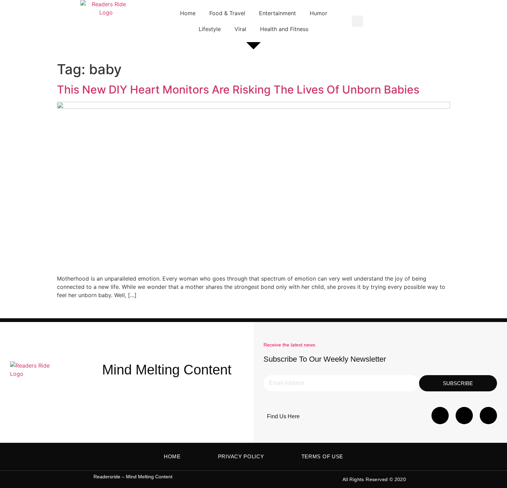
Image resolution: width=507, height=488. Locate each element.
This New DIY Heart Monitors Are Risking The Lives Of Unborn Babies (238, 89)
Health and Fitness (284, 29)
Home (188, 13)
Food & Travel (227, 13)
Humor (318, 13)
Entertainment (277, 13)
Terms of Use (322, 456)
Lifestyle (210, 29)
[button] (357, 21)
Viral (240, 29)
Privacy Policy (241, 456)
